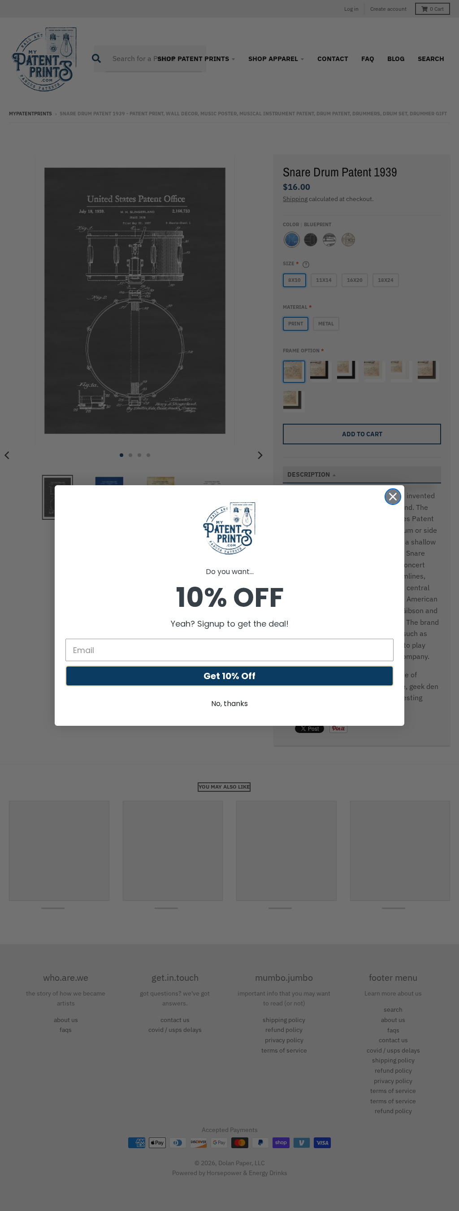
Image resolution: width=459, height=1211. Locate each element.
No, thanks (229, 703)
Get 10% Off (229, 676)
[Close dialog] (393, 497)
